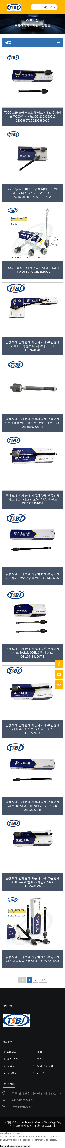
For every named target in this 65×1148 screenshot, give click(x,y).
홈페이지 (23, 25)
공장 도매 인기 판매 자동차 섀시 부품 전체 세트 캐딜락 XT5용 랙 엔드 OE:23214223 (32, 958)
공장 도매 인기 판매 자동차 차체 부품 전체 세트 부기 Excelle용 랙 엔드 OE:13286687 (32, 576)
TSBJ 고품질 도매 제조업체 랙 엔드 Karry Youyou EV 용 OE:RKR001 (32, 269)
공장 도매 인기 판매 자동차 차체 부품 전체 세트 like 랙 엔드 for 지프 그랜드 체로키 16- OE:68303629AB (32, 422)
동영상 (10, 1065)
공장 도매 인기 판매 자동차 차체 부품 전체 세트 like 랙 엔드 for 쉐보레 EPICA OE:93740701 (32, 346)
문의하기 (11, 1073)
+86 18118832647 (22, 1100)
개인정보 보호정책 (44, 1125)
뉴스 (39, 1058)
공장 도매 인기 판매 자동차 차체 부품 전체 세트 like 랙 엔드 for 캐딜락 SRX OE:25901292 (32, 882)
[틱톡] (59, 674)
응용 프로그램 (44, 1065)
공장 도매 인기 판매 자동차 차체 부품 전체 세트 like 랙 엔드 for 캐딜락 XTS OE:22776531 (32, 729)
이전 (22, 979)
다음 (43, 979)
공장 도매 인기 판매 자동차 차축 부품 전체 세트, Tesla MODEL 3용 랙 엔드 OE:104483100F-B (32, 652)
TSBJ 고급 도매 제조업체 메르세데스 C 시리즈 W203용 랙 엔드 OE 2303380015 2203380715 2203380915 (32, 116)
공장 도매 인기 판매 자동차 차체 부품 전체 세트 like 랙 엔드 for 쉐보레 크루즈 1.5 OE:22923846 (32, 805)
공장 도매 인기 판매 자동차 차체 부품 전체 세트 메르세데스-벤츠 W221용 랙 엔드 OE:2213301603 (32, 499)
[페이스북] (59, 664)
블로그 (40, 1073)
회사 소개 (12, 1058)
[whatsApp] (59, 684)
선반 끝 (46, 25)
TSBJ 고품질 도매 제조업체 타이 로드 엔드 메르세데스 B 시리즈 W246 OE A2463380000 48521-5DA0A (32, 193)
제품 (35, 25)
